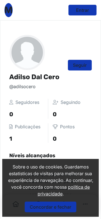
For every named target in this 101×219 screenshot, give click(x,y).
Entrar (82, 10)
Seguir (80, 65)
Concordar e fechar (50, 207)
